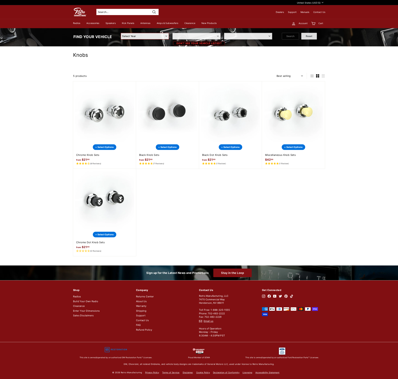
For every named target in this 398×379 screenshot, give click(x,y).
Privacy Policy (152, 372)
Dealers (280, 12)
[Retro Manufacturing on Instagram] (263, 296)
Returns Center (145, 296)
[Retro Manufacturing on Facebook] (269, 296)
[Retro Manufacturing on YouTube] (274, 296)
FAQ (138, 324)
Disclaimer (188, 372)
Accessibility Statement (267, 372)
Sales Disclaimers (83, 315)
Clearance (189, 23)
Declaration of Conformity (226, 372)
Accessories (92, 23)
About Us (141, 301)
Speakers (111, 23)
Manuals (305, 12)
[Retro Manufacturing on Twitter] (280, 296)
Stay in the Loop (232, 272)
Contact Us (319, 12)
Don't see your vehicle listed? (199, 43)
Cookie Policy (203, 372)
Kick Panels (128, 23)
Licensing (247, 372)
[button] (104, 164)
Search (290, 36)
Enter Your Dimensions (86, 310)
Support (292, 12)
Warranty (141, 306)
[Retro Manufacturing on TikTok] (291, 296)
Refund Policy (144, 329)
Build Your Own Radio (85, 301)
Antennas (145, 23)
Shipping (141, 310)
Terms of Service (170, 372)
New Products (209, 23)
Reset (309, 36)
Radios (76, 23)
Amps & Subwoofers (167, 23)
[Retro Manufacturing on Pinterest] (286, 296)
